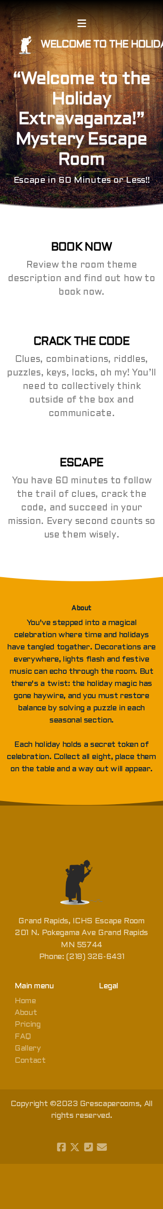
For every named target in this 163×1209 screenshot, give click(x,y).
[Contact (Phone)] (88, 1147)
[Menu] (81, 25)
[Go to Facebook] (61, 1147)
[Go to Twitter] (75, 1147)
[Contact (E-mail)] (102, 1147)
